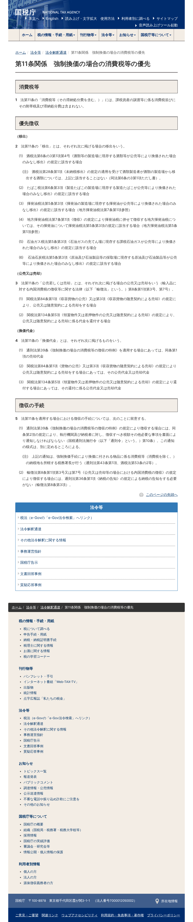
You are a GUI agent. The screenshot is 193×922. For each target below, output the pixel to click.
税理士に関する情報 (38, 645)
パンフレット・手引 (38, 676)
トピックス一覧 (35, 771)
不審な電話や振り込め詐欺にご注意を (52, 799)
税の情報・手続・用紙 (36, 621)
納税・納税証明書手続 (40, 640)
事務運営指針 (30, 552)
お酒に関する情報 (37, 651)
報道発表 (30, 777)
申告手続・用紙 (35, 634)
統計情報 (30, 693)
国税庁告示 (29, 563)
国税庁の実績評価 (37, 841)
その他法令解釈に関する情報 (43, 540)
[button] (56, 35)
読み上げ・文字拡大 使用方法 (90, 18)
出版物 (28, 687)
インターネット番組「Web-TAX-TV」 (51, 682)
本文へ (34, 18)
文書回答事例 (30, 574)
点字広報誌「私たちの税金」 (45, 698)
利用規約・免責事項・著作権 (122, 915)
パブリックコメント (38, 782)
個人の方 (30, 871)
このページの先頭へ (162, 494)
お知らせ (26, 763)
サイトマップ (167, 18)
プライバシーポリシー (163, 915)
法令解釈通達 (56, 52)
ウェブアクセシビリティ (79, 915)
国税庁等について (33, 816)
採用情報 (30, 835)
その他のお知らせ (37, 804)
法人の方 (30, 877)
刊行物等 (26, 668)
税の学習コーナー (37, 656)
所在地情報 (169, 901)
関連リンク (50, 915)
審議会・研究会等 (37, 846)
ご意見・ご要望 (26, 915)
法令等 (35, 52)
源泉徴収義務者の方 (38, 883)
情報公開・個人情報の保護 (43, 852)
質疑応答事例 (30, 585)
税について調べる (37, 629)
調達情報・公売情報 (38, 788)
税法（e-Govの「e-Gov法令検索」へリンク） (57, 518)
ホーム (27, 35)
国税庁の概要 (33, 824)
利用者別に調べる (135, 18)
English (52, 18)
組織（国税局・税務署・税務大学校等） (53, 830)
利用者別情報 (29, 864)
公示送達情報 (33, 793)
